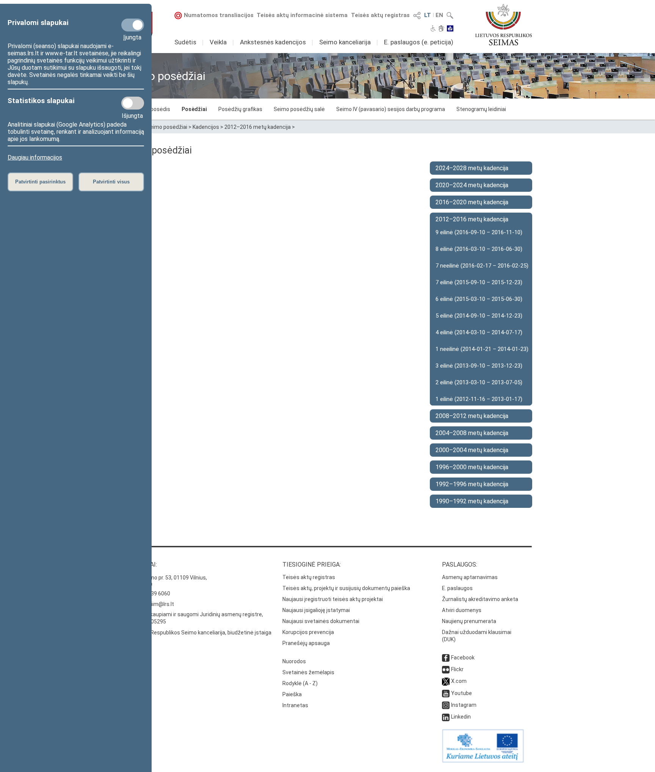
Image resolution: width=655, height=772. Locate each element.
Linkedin (461, 717)
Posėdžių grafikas (240, 109)
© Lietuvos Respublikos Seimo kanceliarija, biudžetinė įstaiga (197, 633)
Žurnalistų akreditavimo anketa (480, 599)
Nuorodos (294, 661)
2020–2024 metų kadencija (472, 185)
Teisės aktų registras (380, 15)
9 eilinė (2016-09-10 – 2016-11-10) (479, 232)
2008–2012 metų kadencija (472, 416)
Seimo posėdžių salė (299, 109)
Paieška (292, 694)
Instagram (463, 705)
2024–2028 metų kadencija (472, 168)
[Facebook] (446, 658)
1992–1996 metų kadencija (472, 484)
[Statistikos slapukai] (132, 103)
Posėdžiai (194, 109)
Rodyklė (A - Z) (300, 683)
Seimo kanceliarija (345, 42)
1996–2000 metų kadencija (472, 467)
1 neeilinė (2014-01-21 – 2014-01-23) (482, 349)
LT (427, 15)
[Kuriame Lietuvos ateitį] (483, 761)
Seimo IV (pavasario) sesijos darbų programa (390, 109)
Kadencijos (206, 127)
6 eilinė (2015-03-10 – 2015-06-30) (479, 299)
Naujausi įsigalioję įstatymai (316, 610)
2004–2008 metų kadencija (472, 433)
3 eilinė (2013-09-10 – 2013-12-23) (479, 365)
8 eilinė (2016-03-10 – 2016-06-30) (479, 249)
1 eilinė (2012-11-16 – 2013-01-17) (479, 399)
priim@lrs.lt (160, 604)
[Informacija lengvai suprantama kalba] (450, 29)
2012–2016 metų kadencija (257, 127)
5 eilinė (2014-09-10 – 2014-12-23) (479, 315)
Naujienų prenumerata (469, 621)
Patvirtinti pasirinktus (40, 182)
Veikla (218, 42)
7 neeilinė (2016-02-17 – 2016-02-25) (482, 265)
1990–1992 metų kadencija (472, 501)
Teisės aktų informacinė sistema (302, 15)
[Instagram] (446, 705)
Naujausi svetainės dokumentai (320, 621)
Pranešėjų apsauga (306, 643)
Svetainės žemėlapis (308, 672)
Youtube (461, 693)
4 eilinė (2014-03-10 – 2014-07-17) (479, 332)
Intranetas (295, 705)
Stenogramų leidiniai (481, 109)
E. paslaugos (457, 588)
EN (439, 15)
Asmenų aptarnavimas (470, 577)
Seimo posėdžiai (167, 127)
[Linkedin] (446, 717)
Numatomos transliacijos (219, 15)
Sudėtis (185, 42)
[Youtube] (446, 693)
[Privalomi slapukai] (132, 25)
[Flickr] (446, 669)
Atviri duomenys (461, 610)
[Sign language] (441, 29)
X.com (459, 681)
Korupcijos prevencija (308, 632)
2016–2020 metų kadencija (472, 202)
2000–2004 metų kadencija (472, 450)
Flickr (457, 669)
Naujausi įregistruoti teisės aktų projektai (332, 599)
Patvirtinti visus (111, 182)
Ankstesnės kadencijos (273, 42)
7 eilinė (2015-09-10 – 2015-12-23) (479, 282)
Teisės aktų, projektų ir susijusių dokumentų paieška (346, 588)
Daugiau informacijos (35, 157)
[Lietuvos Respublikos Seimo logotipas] (503, 24)
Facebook (463, 658)
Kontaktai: (140, 564)
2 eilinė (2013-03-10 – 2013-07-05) (479, 382)
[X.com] (446, 681)
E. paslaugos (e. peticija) (418, 42)
